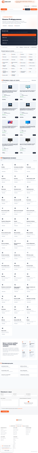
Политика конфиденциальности (34, 451)
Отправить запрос (4, 411)
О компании (14, 440)
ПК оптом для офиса (3, 431)
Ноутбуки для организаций (3, 430)
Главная (1, 11)
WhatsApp (21, 47)
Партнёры (14, 439)
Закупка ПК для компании (3, 432)
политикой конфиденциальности (5, 448)
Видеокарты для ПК (28, 432)
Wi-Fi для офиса (15, 431)
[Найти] (23, 9)
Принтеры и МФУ (15, 432)
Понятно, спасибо (7, 450)
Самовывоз (14, 443)
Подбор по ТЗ (2, 440)
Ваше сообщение (3, 398)
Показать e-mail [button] (27, 47)
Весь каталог (34, 80)
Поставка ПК (2, 429)
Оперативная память (28, 431)
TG (17, 47)
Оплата (14, 441)
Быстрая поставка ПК (3, 434)
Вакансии (14, 445)
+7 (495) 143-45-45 (34, 47)
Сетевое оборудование (15, 429)
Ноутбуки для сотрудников (3, 433)
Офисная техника (15, 433)
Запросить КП (2, 439)
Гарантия (14, 444)
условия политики (20, 408)
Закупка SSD (27, 433)
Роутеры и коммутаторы (15, 430)
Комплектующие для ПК (28, 429)
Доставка (14, 442)
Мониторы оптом (15, 434)
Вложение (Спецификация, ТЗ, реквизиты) (25, 398)
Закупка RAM (27, 434)
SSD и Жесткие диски (28, 430)
